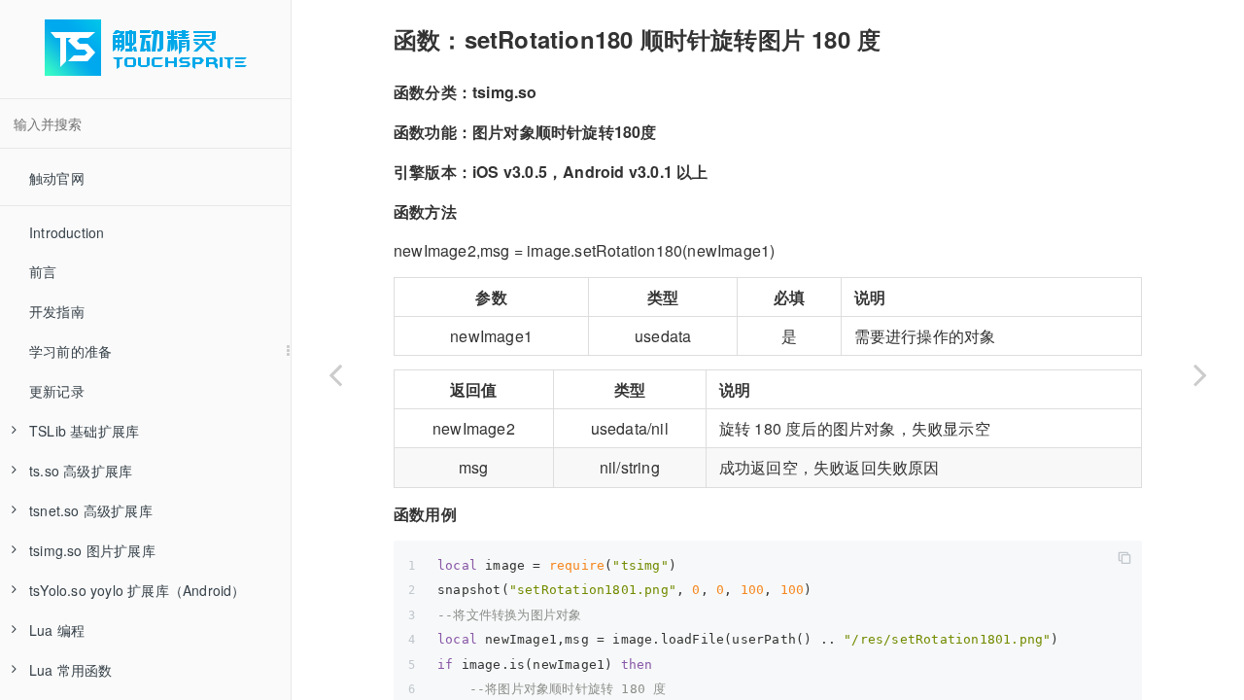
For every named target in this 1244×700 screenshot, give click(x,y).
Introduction (66, 232)
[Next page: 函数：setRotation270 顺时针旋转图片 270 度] (1200, 374)
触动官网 (57, 178)
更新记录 (57, 391)
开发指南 (57, 311)
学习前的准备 (70, 351)
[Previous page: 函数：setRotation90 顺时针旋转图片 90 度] (335, 374)
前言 (42, 271)
